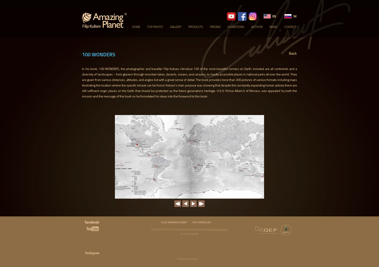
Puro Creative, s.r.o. (218, 229)
